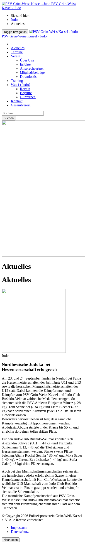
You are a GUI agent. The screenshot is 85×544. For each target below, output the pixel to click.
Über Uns (27, 60)
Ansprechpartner (32, 68)
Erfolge (25, 64)
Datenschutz (20, 532)
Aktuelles (17, 48)
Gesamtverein (21, 105)
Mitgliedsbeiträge (32, 72)
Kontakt (16, 101)
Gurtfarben (28, 97)
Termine (17, 52)
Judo (14, 20)
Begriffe (26, 93)
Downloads (28, 76)
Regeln (25, 89)
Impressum (19, 527)
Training (17, 81)
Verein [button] (15, 56)
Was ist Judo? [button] (20, 85)
